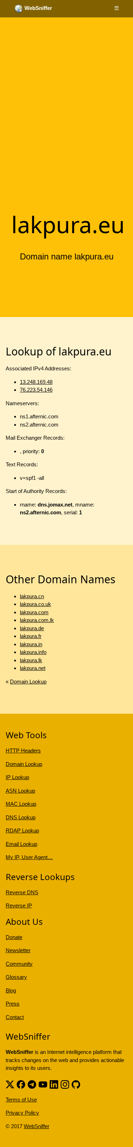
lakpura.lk (31, 660)
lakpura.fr (30, 636)
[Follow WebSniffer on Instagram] (65, 1084)
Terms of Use (21, 1100)
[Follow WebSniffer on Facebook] (21, 1084)
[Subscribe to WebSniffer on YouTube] (43, 1084)
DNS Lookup (20, 817)
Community (19, 964)
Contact (15, 1017)
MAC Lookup (21, 804)
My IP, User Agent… (29, 857)
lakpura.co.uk (35, 604)
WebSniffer (36, 1126)
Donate (14, 937)
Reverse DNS (22, 892)
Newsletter (18, 950)
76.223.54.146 (36, 390)
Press (13, 1004)
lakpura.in (31, 644)
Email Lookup (21, 844)
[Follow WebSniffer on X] (10, 1084)
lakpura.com (34, 612)
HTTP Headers (23, 750)
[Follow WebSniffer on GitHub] (76, 1084)
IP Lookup (17, 777)
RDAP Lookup (22, 830)
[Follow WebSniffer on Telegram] (32, 1084)
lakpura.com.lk (37, 620)
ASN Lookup (20, 791)
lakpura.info (33, 652)
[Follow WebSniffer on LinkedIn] (54, 1084)
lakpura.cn (32, 596)
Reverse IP (19, 905)
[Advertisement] (66, 135)
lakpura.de (32, 628)
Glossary (16, 977)
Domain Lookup (28, 682)
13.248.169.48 (36, 382)
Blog (11, 990)
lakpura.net (32, 668)
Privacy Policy (22, 1113)
